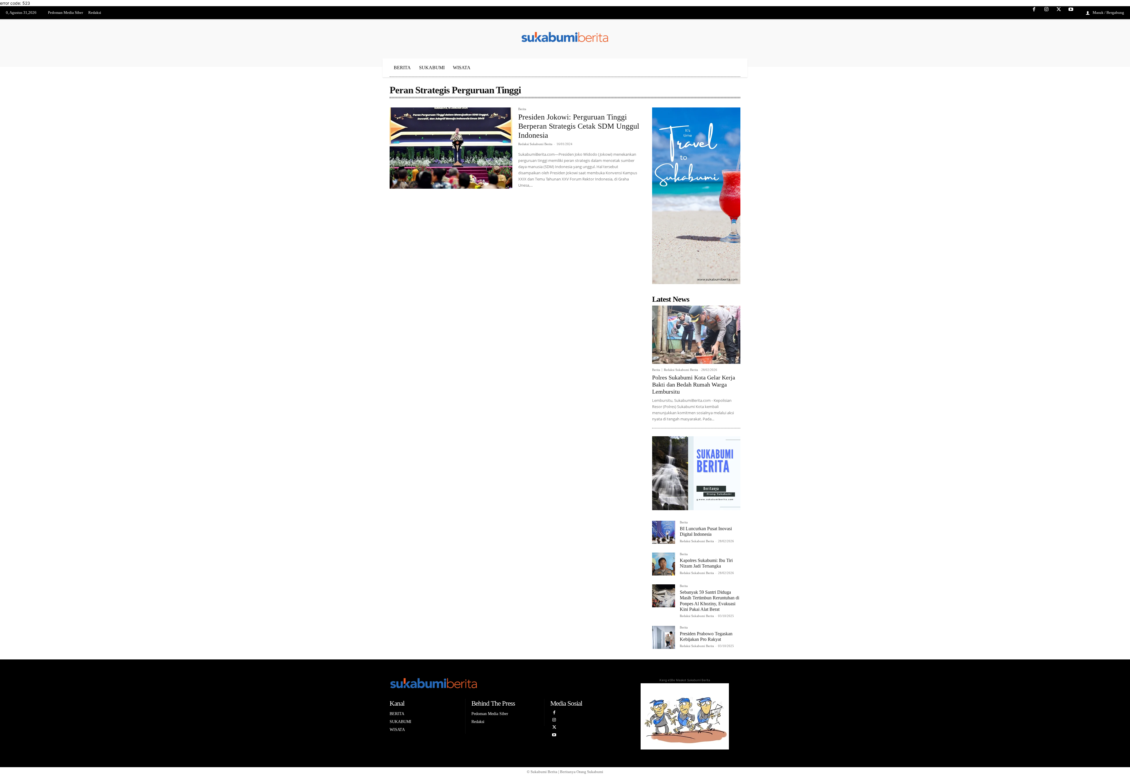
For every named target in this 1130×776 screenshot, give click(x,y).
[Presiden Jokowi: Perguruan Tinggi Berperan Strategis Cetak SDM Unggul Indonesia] (451, 148)
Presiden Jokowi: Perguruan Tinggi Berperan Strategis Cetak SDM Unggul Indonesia (578, 126)
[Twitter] (1059, 13)
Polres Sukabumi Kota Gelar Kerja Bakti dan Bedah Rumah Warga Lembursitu (693, 384)
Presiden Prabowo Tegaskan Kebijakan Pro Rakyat (706, 636)
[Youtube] (1071, 13)
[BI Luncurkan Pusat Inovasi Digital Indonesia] (663, 532)
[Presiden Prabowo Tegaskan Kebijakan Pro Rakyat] (663, 637)
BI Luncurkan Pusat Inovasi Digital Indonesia (706, 531)
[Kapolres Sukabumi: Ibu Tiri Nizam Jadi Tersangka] (663, 564)
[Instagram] (1046, 13)
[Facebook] (1034, 13)
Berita (522, 109)
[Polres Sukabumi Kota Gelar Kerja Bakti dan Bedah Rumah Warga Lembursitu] (696, 335)
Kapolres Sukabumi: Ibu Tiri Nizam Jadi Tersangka (706, 563)
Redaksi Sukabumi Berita (535, 144)
